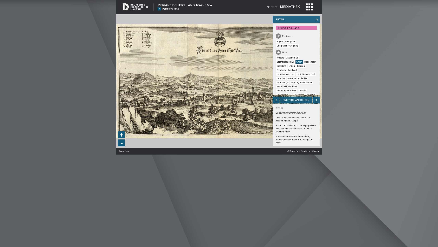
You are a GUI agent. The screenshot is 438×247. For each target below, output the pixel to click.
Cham (299, 62)
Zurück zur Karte (289, 28)
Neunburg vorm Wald (287, 91)
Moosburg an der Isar (298, 78)
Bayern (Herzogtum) (286, 41)
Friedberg (281, 70)
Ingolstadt (292, 70)
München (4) (282, 82)
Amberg (280, 58)
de (268, 7)
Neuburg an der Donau (301, 82)
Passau (302, 91)
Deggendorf (309, 62)
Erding (292, 66)
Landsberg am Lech (306, 74)
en (272, 7)
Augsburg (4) (292, 58)
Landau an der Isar (285, 74)
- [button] (122, 143)
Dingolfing (281, 66)
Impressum (124, 151)
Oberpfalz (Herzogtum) (287, 46)
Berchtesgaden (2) (285, 62)
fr (276, 7)
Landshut (281, 78)
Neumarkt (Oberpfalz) (287, 86)
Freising (301, 66)
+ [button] (122, 134)
